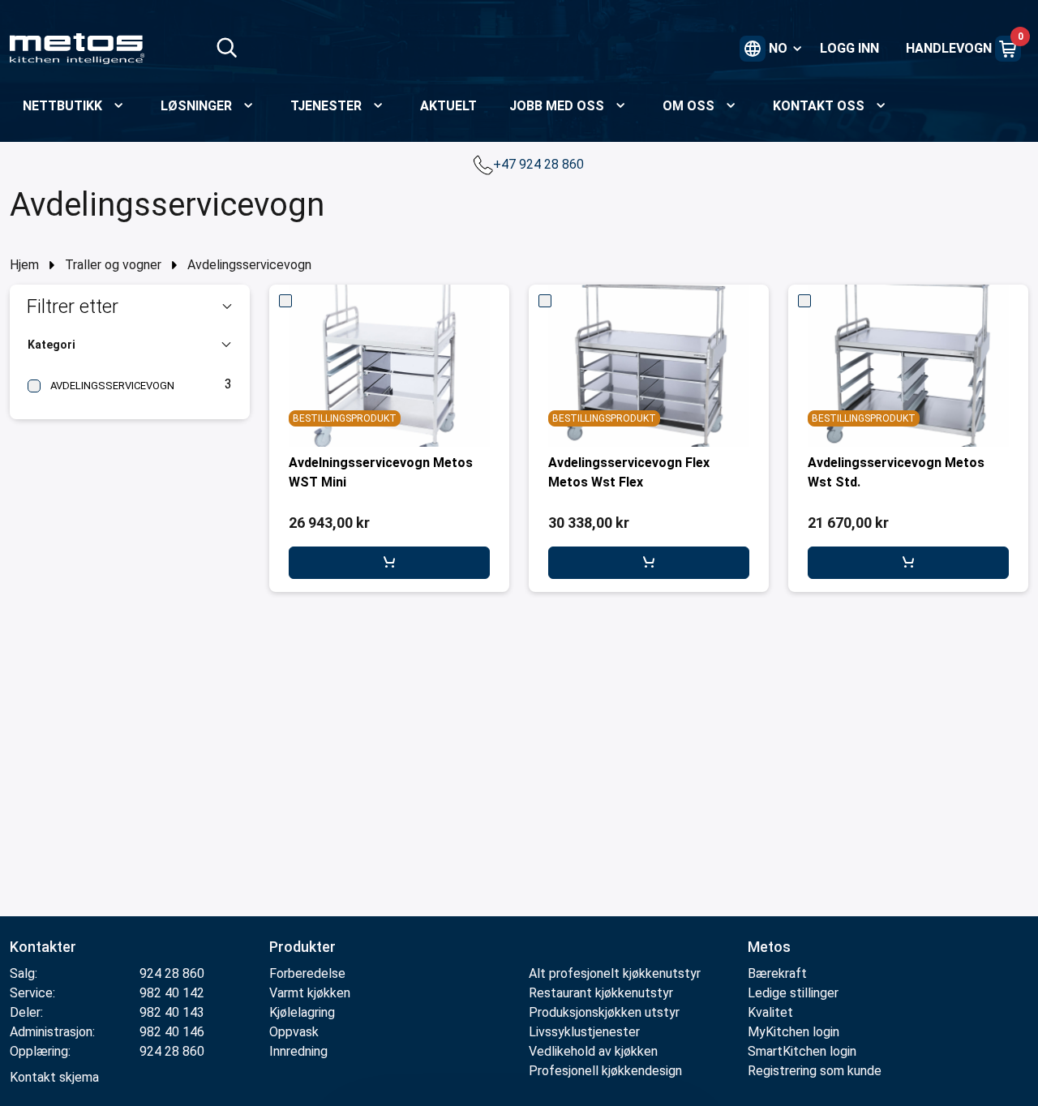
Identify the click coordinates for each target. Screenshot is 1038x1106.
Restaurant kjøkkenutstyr (601, 993)
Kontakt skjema (54, 1077)
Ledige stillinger (793, 993)
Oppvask (294, 1032)
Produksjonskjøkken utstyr (604, 1012)
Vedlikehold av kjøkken (593, 1051)
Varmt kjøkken (309, 993)
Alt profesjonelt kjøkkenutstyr (615, 973)
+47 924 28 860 (540, 164)
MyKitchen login (793, 1032)
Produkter (302, 946)
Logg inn (849, 48)
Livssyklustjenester (584, 1032)
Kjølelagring (302, 1012)
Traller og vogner (113, 264)
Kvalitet (770, 1012)
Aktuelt (448, 106)
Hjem (24, 264)
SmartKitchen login (802, 1051)
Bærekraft (777, 973)
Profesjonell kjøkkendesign (605, 1070)
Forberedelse (307, 973)
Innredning (298, 1051)
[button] (130, 306)
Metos (769, 946)
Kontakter (43, 946)
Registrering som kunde (814, 1070)
